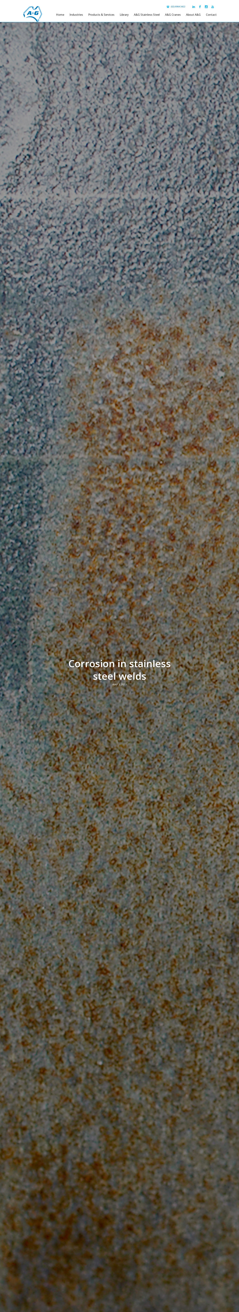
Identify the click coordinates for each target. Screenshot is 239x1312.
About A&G (193, 15)
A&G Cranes (173, 15)
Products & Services (101, 15)
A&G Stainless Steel (147, 15)
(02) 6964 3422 (178, 6)
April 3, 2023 (120, 684)
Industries (76, 15)
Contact (211, 15)
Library (124, 15)
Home (60, 15)
